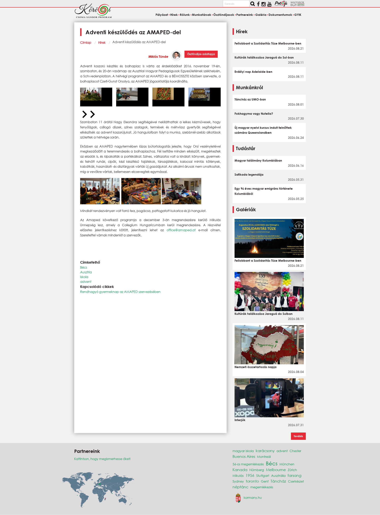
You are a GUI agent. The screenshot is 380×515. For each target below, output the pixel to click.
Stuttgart (262, 475)
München (286, 464)
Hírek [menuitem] (174, 14)
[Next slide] (92, 114)
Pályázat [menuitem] (162, 14)
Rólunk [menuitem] (185, 14)
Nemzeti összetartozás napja (255, 367)
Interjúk (240, 420)
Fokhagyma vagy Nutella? (254, 113)
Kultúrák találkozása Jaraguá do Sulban (264, 313)
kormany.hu (253, 497)
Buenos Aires (244, 456)
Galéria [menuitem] (260, 14)
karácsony (265, 450)
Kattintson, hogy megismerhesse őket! (102, 459)
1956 (250, 475)
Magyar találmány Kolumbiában (258, 160)
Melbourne (276, 469)
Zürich (292, 470)
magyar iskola (243, 451)
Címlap (85, 42)
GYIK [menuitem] (297, 14)
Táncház (278, 481)
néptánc (240, 487)
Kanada (240, 469)
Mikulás (238, 475)
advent (85, 281)
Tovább (298, 436)
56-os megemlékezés (248, 464)
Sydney (238, 481)
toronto (252, 481)
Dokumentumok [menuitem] (280, 14)
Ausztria (86, 272)
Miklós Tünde (158, 56)
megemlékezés (261, 487)
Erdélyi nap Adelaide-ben (253, 71)
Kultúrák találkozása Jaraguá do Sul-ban (264, 57)
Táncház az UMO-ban (250, 99)
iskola (84, 277)
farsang (294, 475)
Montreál (264, 456)
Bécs (83, 267)
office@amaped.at (181, 230)
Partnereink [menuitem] (244, 14)
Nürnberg (256, 470)
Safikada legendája (249, 174)
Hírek (101, 42)
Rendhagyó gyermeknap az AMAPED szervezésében (120, 292)
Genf (265, 481)
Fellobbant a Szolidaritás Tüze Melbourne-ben (268, 43)
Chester (295, 451)
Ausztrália (278, 475)
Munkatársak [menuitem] (201, 14)
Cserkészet (296, 481)
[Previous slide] (84, 114)
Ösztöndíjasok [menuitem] (223, 14)
